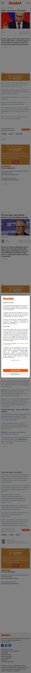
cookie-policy (21, 343)
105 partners (17, 360)
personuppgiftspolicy (7, 344)
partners (18, 316)
